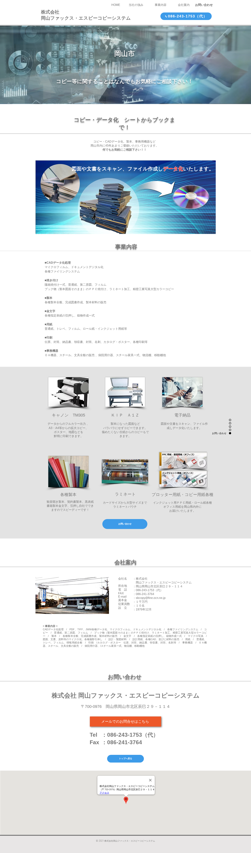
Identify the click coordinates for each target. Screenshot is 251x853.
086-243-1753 (145, 590)
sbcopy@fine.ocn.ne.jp (151, 597)
